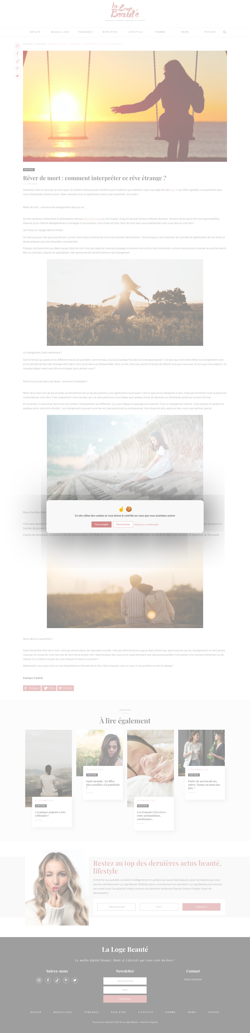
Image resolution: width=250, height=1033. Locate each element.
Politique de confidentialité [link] (146, 524)
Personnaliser (123, 524)
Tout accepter (101, 524)
